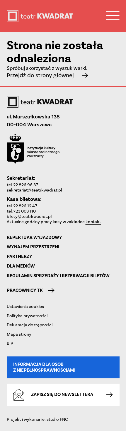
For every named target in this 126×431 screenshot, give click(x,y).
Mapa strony (19, 334)
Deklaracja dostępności (29, 324)
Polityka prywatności (27, 315)
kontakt (93, 221)
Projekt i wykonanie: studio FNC (37, 419)
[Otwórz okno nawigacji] (113, 15)
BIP (10, 343)
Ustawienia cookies (25, 306)
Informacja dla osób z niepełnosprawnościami (44, 367)
